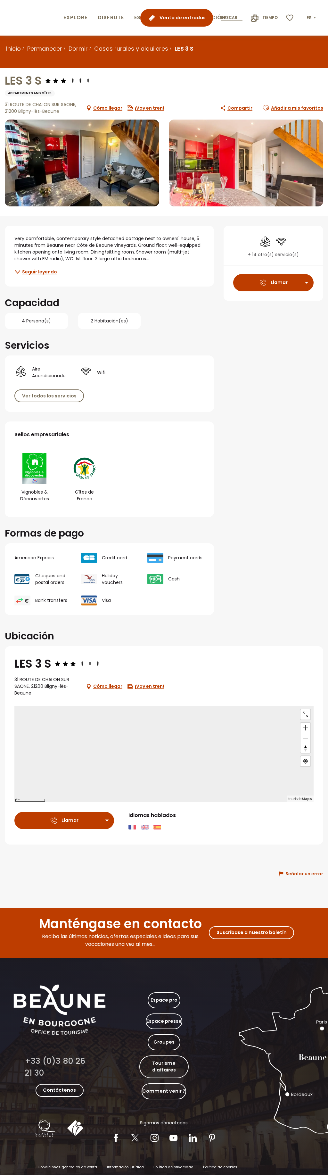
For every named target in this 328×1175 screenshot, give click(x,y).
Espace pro (164, 1000)
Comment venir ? (163, 1091)
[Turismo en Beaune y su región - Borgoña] (30, 18)
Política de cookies (220, 1167)
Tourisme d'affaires (164, 1066)
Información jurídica (125, 1167)
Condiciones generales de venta (67, 1167)
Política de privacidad (173, 1167)
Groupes (164, 1042)
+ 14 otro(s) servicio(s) (273, 255)
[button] (311, 18)
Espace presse (164, 1021)
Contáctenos (59, 1090)
